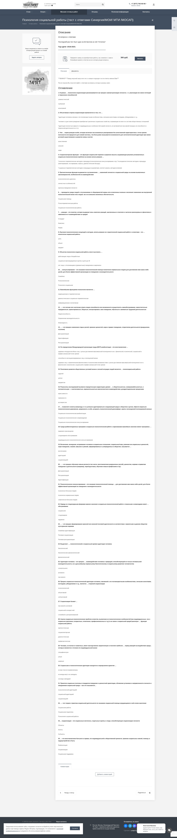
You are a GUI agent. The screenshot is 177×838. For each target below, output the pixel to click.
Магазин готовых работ (69, 12)
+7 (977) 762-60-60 (138, 4)
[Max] (134, 826)
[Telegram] (130, 826)
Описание (64, 71)
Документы (75, 71)
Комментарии (65, 766)
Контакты (146, 12)
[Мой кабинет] (153, 5)
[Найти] (102, 4)
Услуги (43, 12)
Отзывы (95, 12)
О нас (28, 12)
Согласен (75, 828)
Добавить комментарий (104, 774)
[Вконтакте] (125, 826)
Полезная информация (120, 12)
